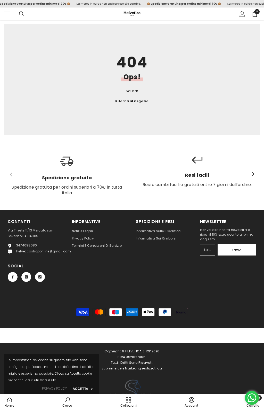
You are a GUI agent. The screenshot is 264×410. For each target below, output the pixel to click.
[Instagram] (26, 277)
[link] (67, 402)
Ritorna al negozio (131, 101)
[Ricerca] (22, 14)
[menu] (7, 14)
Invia (237, 249)
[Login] (242, 14)
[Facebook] (13, 277)
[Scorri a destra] (252, 174)
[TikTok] (40, 277)
